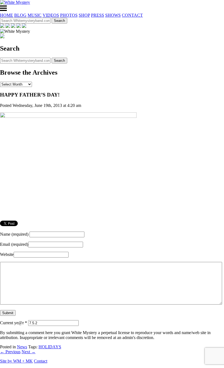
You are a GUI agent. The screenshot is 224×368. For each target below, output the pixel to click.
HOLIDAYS (50, 346)
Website (7, 254)
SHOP (84, 15)
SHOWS (113, 15)
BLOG (20, 15)
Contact (40, 361)
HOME (6, 15)
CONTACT (132, 15)
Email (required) (14, 244)
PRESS (97, 15)
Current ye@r (13, 322)
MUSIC (35, 15)
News (22, 346)
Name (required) (14, 234)
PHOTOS (69, 15)
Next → (29, 351)
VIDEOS (51, 15)
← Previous (10, 351)
